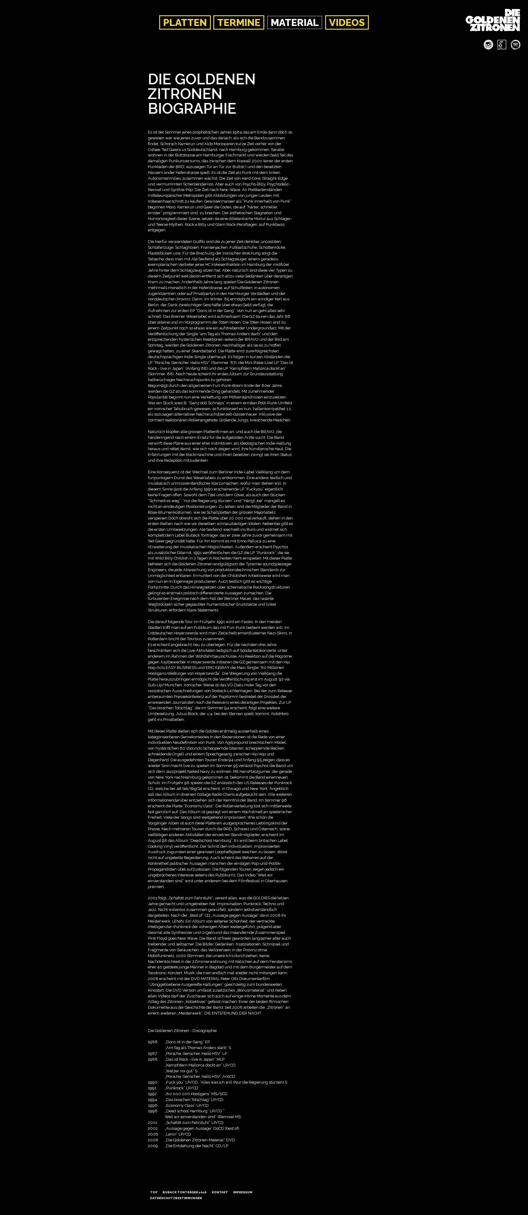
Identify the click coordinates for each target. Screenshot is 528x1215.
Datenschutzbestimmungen (176, 1198)
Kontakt (220, 1192)
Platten (185, 22)
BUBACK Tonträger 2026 (185, 1192)
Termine (238, 22)
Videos (347, 22)
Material (295, 22)
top (153, 1192)
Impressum (242, 1192)
